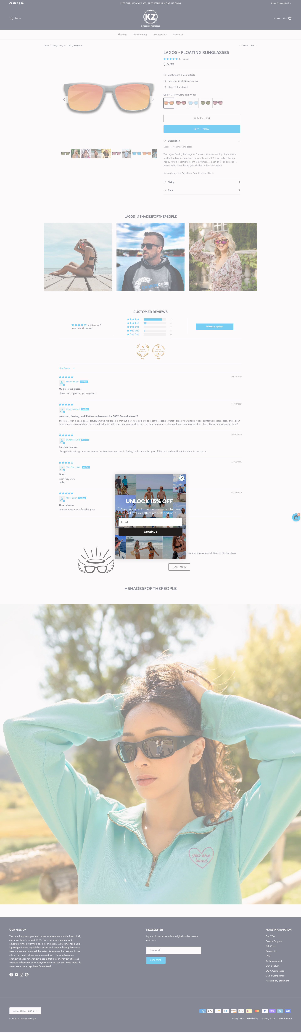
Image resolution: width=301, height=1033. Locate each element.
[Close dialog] (182, 478)
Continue (150, 532)
